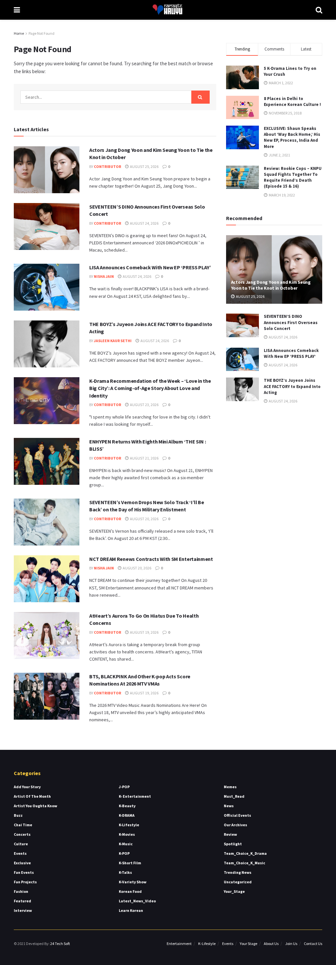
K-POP (124, 853)
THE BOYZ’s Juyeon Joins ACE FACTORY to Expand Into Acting (292, 386)
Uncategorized (238, 881)
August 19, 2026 (143, 632)
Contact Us (313, 943)
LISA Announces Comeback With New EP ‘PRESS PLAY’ (150, 267)
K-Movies (127, 834)
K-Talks (125, 872)
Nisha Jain (104, 276)
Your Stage (248, 943)
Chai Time (23, 824)
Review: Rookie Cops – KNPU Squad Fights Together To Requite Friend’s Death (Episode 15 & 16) (293, 177)
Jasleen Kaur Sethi (113, 340)
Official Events (237, 815)
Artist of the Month (32, 796)
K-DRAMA (127, 815)
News (229, 805)
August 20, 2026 (143, 518)
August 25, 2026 (143, 166)
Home (19, 33)
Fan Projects (25, 881)
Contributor (107, 166)
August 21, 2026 (143, 458)
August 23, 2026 (143, 404)
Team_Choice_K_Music (244, 862)
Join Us (291, 943)
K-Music (126, 843)
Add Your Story (27, 786)
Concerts (22, 834)
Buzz (18, 815)
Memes (230, 786)
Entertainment (179, 943)
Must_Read (234, 796)
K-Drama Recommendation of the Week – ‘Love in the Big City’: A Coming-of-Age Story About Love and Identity (150, 388)
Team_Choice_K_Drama (245, 853)
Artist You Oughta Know (35, 805)
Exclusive (22, 862)
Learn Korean (131, 910)
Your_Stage (234, 891)
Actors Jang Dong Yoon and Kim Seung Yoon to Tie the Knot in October (271, 285)
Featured (22, 900)
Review (230, 834)
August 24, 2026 (143, 223)
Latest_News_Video (137, 900)
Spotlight (233, 843)
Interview (23, 910)
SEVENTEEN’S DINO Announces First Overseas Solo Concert (291, 322)
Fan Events (24, 872)
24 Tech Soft (60, 943)
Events (20, 853)
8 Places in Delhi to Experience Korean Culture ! (292, 101)
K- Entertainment (135, 796)
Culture (21, 843)
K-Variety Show (132, 881)
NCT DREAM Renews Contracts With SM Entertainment (151, 559)
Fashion (21, 891)
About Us (271, 943)
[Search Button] (200, 97)
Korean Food (130, 891)
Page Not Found (41, 33)
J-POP (124, 786)
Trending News (237, 872)
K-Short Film (130, 862)
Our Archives (235, 824)
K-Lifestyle (129, 824)
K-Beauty (127, 805)
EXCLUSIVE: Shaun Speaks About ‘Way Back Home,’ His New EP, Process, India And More (292, 137)
